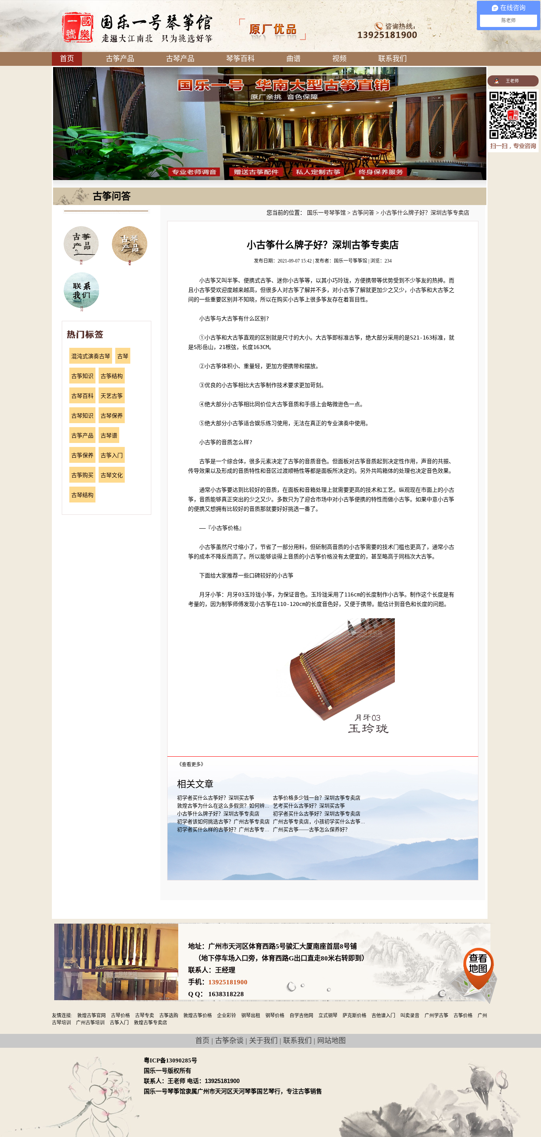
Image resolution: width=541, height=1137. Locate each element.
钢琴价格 (274, 1015)
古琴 (122, 356)
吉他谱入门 (383, 1015)
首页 (67, 59)
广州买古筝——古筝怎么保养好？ (311, 829)
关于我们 (263, 1041)
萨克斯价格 (354, 1015)
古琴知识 (82, 416)
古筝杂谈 (229, 1041)
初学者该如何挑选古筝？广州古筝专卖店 (223, 821)
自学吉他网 (301, 1015)
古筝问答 (363, 213)
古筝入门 (112, 455)
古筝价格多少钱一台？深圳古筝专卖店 (316, 798)
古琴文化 (112, 475)
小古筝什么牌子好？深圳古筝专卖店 (425, 213)
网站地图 (331, 1041)
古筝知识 (82, 376)
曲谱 (293, 59)
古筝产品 (120, 59)
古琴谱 (109, 436)
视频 (339, 59)
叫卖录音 (409, 1015)
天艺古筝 (112, 396)
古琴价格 (120, 1015)
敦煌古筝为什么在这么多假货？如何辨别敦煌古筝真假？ (241, 806)
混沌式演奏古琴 (90, 356)
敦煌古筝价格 (197, 1015)
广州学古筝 (436, 1015)
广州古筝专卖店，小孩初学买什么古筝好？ (322, 821)
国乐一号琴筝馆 (326, 213)
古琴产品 (180, 59)
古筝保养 (82, 455)
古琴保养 (112, 416)
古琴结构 (82, 495)
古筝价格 (462, 1015)
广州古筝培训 (90, 1023)
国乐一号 (137, 27)
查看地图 (478, 966)
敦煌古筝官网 (91, 1015)
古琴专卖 (144, 1015)
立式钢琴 (327, 1015)
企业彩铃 (226, 1015)
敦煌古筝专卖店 (150, 1023)
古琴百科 (82, 396)
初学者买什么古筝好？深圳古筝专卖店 (316, 814)
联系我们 (392, 59)
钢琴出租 (250, 1015)
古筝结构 (112, 376)
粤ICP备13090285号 (170, 1060)
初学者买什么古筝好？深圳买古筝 (215, 798)
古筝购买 (82, 475)
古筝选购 (168, 1015)
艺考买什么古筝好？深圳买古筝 (309, 806)
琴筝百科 (240, 59)
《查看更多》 (191, 764)
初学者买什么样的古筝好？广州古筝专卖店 (226, 829)
